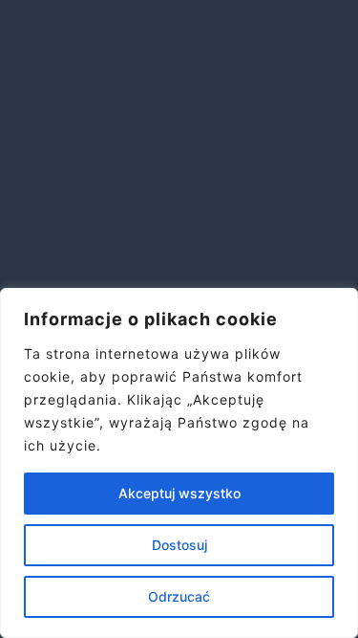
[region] (179, 463)
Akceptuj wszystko (179, 493)
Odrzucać (179, 596)
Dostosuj (179, 545)
